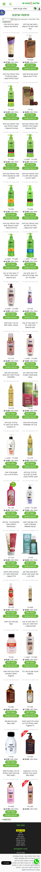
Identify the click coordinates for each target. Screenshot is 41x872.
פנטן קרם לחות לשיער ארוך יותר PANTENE (30, 423)
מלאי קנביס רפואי (20, 9)
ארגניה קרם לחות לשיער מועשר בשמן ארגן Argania (11, 673)
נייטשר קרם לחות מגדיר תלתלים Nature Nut (11, 25)
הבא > (4, 21)
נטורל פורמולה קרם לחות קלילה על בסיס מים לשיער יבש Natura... (30, 225)
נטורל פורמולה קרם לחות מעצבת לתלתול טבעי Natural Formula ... (11, 126)
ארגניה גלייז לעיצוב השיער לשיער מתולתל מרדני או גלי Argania (30, 723)
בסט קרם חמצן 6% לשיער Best (11, 722)
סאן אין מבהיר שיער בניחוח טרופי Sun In (11, 473)
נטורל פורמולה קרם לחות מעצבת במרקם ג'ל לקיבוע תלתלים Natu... (11, 76)
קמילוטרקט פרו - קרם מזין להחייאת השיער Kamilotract (11, 524)
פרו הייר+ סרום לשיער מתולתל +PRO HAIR (11, 324)
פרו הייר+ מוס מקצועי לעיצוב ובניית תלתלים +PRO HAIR (30, 773)
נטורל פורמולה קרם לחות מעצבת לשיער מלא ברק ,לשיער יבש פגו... (30, 175)
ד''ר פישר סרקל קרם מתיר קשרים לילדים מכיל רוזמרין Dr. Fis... (30, 275)
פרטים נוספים (30, 68)
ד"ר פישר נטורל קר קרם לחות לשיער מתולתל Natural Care (11, 275)
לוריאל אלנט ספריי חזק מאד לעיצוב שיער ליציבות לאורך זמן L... (30, 574)
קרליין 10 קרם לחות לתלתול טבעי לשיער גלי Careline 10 (11, 424)
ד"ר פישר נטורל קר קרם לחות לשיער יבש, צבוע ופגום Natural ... (30, 624)
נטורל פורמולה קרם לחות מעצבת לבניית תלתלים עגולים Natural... (30, 126)
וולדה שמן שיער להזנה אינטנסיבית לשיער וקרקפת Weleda (30, 524)
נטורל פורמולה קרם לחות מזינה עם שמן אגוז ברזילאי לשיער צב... (11, 175)
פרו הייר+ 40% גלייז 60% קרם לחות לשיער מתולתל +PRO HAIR (11, 773)
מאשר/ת (6, 863)
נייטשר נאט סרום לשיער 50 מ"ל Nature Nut (30, 75)
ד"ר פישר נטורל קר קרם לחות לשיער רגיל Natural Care (30, 325)
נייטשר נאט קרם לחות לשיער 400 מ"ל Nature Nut (30, 26)
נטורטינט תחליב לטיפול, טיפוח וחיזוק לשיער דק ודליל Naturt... (11, 574)
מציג (19, 19)
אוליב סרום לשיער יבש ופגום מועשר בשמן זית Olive (30, 375)
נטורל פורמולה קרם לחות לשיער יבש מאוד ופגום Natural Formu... (11, 225)
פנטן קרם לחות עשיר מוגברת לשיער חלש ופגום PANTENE (11, 375)
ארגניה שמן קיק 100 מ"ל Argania (30, 672)
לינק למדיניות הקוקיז (28, 870)
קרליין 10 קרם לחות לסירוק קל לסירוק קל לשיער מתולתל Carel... (30, 474)
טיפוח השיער (32, 19)
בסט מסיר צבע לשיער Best (11, 623)
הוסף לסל (30, 65)
